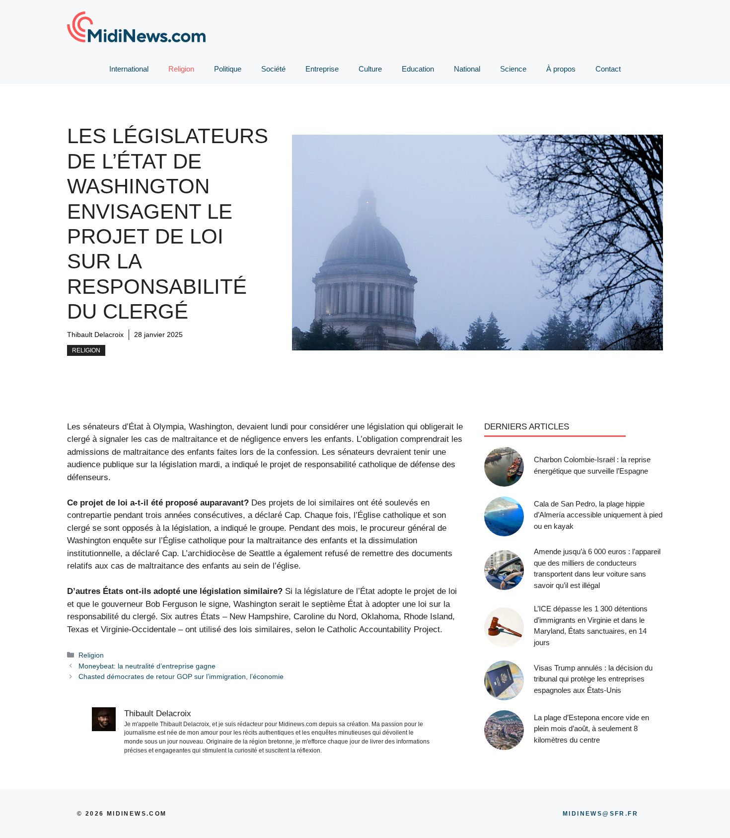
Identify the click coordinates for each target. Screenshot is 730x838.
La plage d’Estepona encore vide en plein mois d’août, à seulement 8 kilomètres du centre (591, 728)
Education (418, 69)
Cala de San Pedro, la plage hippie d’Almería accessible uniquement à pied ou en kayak (598, 515)
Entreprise (322, 69)
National (467, 69)
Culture (370, 69)
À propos (561, 69)
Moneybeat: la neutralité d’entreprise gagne (147, 666)
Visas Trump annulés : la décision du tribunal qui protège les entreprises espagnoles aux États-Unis (593, 679)
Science (513, 69)
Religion (181, 69)
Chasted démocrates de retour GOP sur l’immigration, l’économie (181, 676)
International (128, 69)
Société (273, 69)
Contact (608, 69)
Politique (227, 69)
